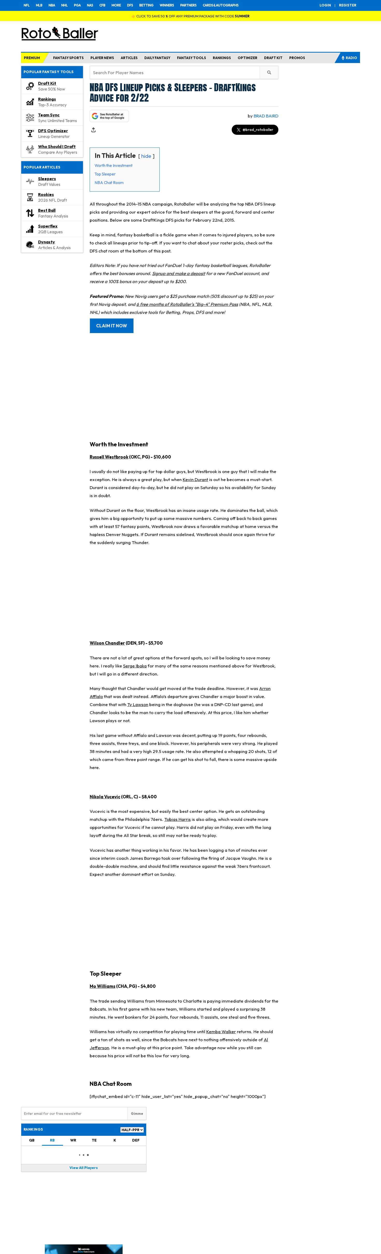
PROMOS (297, 58)
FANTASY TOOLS (191, 58)
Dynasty (46, 241)
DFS (130, 5)
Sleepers (47, 178)
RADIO (351, 58)
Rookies (46, 194)
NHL (64, 5)
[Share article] (93, 129)
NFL (27, 5)
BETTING (146, 5)
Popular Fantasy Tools (49, 71)
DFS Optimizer (53, 130)
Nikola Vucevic (105, 796)
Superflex (48, 226)
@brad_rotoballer (258, 129)
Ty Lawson (137, 704)
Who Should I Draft (57, 146)
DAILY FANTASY (157, 58)
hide (146, 156)
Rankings (47, 99)
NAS (90, 5)
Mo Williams (102, 986)
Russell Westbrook (109, 457)
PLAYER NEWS (102, 58)
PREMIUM (32, 58)
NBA (51, 5)
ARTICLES (129, 58)
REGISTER (347, 5)
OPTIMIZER (247, 58)
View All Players (83, 1167)
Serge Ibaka (135, 665)
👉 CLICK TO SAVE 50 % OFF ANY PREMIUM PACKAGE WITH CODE (190, 16)
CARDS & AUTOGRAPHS (220, 5)
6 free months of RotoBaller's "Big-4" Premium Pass (187, 304)
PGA (77, 5)
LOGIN (325, 5)
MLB (39, 5)
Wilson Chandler (107, 643)
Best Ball (46, 210)
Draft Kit (47, 83)
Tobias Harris (177, 819)
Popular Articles (42, 167)
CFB (102, 5)
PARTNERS (188, 5)
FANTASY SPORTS (68, 58)
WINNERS (167, 5)
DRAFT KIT (273, 58)
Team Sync (49, 114)
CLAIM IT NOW (111, 325)
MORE (116, 5)
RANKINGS (222, 58)
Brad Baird (266, 115)
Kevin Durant (195, 479)
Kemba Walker (221, 1031)
